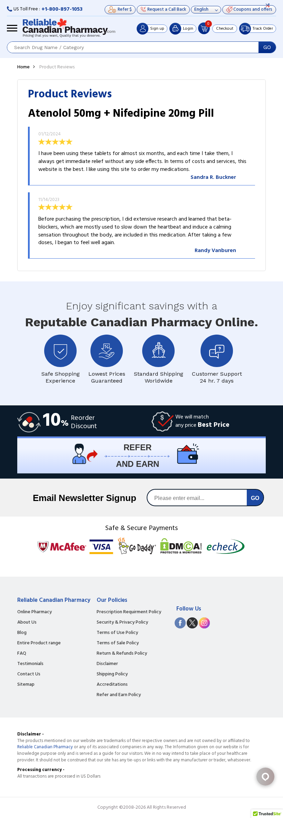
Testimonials (30, 664)
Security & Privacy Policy (122, 622)
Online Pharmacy (34, 612)
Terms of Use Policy (117, 632)
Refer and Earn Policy (119, 695)
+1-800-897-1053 (61, 9)
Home (23, 67)
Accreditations (112, 684)
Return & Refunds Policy (122, 653)
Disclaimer (107, 664)
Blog (22, 632)
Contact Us (28, 674)
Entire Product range (39, 643)
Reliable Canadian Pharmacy (45, 747)
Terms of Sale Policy (118, 643)
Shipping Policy (112, 674)
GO (267, 47)
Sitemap (26, 684)
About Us (27, 622)
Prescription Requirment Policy (129, 612)
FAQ (21, 653)
